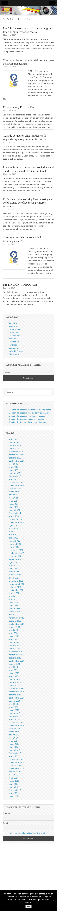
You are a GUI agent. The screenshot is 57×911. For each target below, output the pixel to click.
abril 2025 (13, 470)
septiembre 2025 (17, 461)
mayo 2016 (14, 781)
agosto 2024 (14, 495)
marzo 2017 (14, 750)
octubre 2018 (15, 695)
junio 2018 (14, 707)
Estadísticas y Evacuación (18, 107)
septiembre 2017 (17, 731)
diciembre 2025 (16, 451)
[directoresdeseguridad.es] (28, 11)
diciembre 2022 (16, 550)
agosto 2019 (14, 664)
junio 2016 (14, 778)
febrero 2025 (15, 476)
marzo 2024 (14, 510)
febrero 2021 (15, 611)
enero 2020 (14, 648)
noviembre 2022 (16, 553)
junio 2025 (14, 467)
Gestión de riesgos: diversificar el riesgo (27, 422)
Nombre (7, 813)
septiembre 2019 (17, 661)
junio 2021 (14, 599)
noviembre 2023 (16, 522)
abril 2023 (13, 538)
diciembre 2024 (16, 482)
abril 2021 (13, 605)
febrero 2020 (15, 645)
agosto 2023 (14, 525)
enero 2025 (14, 479)
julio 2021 (13, 596)
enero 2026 (14, 448)
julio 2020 (13, 630)
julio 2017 (13, 738)
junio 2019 (14, 670)
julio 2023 (13, 528)
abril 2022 (13, 568)
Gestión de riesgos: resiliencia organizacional (30, 410)
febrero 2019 (15, 682)
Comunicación (15, 329)
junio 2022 (14, 565)
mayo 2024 (14, 504)
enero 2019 (14, 685)
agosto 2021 (14, 593)
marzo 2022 (14, 571)
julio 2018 (13, 704)
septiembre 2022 (17, 559)
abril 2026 (13, 439)
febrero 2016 (15, 790)
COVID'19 (13, 332)
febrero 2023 (15, 544)
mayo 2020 (14, 636)
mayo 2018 (14, 710)
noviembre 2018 (16, 691)
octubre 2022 (15, 556)
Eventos (12, 338)
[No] (53, 900)
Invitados (13, 345)
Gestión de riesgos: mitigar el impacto (26, 419)
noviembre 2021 (16, 584)
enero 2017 (14, 756)
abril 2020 (13, 639)
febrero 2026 (15, 445)
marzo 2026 (14, 442)
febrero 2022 (15, 575)
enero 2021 (14, 615)
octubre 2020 (15, 621)
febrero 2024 (15, 513)
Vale (28, 906)
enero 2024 (14, 516)
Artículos (13, 323)
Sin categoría (15, 354)
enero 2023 (14, 547)
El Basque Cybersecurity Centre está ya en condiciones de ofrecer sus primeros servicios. (28, 203)
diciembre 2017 (16, 722)
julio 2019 (13, 667)
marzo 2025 (14, 473)
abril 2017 (13, 747)
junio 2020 (14, 633)
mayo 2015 (14, 796)
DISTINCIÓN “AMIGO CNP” (21, 284)
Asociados (13, 326)
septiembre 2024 (17, 491)
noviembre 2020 (16, 618)
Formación (14, 342)
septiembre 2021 (17, 590)
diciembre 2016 (16, 759)
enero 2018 (14, 719)
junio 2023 (14, 531)
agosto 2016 (14, 771)
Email (5, 823)
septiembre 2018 (17, 698)
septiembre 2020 (17, 624)
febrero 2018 (15, 716)
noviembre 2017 (16, 725)
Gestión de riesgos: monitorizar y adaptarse (29, 413)
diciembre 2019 (16, 651)
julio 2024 (13, 498)
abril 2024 (13, 507)
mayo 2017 (14, 744)
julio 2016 (13, 775)
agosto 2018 (14, 701)
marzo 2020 (14, 642)
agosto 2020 (14, 627)
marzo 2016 (14, 787)
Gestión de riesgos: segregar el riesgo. (27, 416)
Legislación (14, 348)
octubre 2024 (15, 488)
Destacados (14, 335)
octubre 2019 (15, 658)
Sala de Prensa (16, 351)
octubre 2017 (15, 728)
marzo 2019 (14, 679)
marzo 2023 (14, 541)
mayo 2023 (14, 535)
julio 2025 (13, 464)
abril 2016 (13, 784)
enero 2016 (14, 793)
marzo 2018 (14, 713)
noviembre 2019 (16, 655)
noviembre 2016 (16, 762)
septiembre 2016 (17, 768)
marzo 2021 (14, 608)
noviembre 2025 (16, 455)
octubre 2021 (15, 587)
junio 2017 (14, 741)
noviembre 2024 (16, 485)
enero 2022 (14, 578)
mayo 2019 (14, 673)
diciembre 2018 (16, 688)
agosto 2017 (14, 735)
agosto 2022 (14, 562)
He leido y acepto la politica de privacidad (26, 833)
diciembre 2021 (16, 581)
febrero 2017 (15, 753)
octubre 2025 (15, 458)
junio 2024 (14, 501)
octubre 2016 (15, 765)
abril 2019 (13, 676)
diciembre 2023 (16, 519)
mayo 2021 (14, 602)
